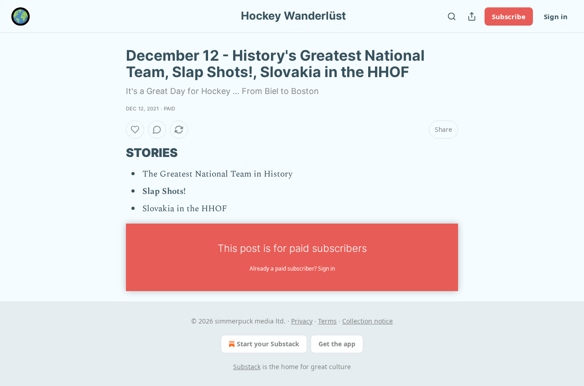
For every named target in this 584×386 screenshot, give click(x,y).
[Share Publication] (472, 16)
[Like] (135, 129)
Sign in (556, 16)
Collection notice (367, 321)
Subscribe (509, 16)
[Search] (452, 16)
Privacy (302, 321)
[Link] (113, 153)
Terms (327, 321)
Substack (247, 366)
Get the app (336, 343)
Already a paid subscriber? (292, 268)
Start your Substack (268, 343)
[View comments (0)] (157, 129)
